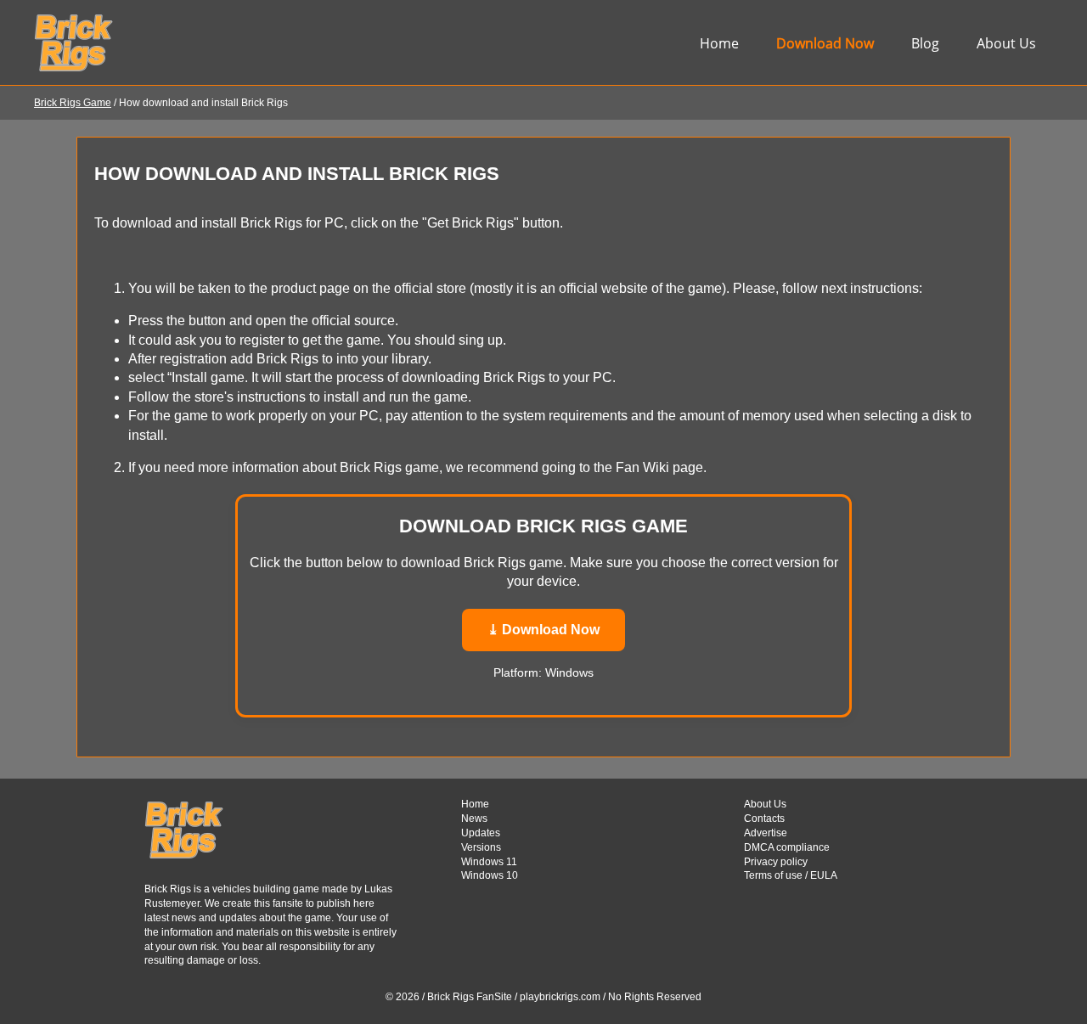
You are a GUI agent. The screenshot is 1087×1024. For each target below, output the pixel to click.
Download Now (825, 43)
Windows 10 (489, 875)
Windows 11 (489, 862)
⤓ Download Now (543, 629)
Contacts (764, 818)
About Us (1006, 43)
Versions (481, 847)
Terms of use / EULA (790, 875)
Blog (925, 43)
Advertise (765, 833)
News (474, 818)
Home (719, 43)
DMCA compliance (787, 847)
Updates (480, 833)
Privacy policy (776, 862)
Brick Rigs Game (72, 103)
